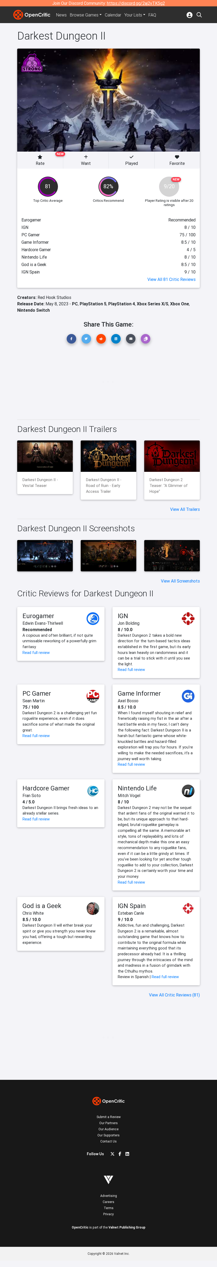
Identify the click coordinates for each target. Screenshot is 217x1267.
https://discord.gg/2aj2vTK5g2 (136, 3)
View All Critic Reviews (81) (174, 995)
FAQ (152, 15)
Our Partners (108, 1123)
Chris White (33, 913)
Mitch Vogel (129, 795)
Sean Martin (33, 700)
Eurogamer (38, 616)
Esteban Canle (131, 913)
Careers (108, 1202)
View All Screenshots (180, 581)
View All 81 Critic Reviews (171, 279)
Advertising (108, 1196)
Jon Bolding (128, 623)
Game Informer (139, 693)
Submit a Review (109, 1117)
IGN (123, 616)
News (61, 15)
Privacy (108, 1214)
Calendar (113, 15)
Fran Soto (31, 795)
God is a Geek (41, 906)
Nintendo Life (137, 788)
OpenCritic (80, 1227)
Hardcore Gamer (46, 788)
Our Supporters (108, 1135)
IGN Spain (132, 906)
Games (84, 15)
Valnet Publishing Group (126, 1227)
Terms (109, 1208)
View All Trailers (185, 509)
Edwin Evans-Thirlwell (42, 623)
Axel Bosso (128, 700)
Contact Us (108, 1141)
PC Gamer (36, 693)
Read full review (36, 652)
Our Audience (108, 1129)
